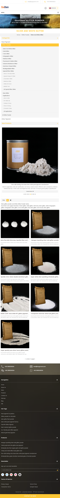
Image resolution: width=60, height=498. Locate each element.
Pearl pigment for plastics (7, 414)
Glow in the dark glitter (9, 73)
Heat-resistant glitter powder (8, 427)
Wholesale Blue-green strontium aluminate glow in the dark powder (18, 456)
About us (3, 387)
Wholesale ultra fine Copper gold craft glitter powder (14, 448)
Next (56, 127)
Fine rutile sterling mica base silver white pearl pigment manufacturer (19, 453)
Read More (29, 191)
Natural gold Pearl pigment (8, 433)
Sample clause (34, 487)
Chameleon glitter (8, 79)
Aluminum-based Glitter (9, 66)
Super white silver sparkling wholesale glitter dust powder (45, 277)
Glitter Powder (25, 35)
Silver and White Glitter (9, 49)
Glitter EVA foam (7, 84)
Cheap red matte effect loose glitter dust (11, 451)
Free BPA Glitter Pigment (7, 424)
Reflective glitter (7, 81)
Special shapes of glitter (9, 76)
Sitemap (3, 398)
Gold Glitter (6, 51)
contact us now (30, 496)
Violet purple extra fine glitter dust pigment (12, 445)
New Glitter (6, 93)
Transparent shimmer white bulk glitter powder (45, 314)
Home (2, 385)
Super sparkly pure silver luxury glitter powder (15, 350)
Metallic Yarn (7, 86)
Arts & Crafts (7, 98)
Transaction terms (6, 487)
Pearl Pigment (6, 42)
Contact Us (4, 395)
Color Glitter (6, 54)
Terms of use (33, 484)
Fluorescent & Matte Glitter (10, 61)
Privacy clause (5, 484)
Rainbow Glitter (7, 59)
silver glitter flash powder (7, 419)
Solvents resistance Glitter (10, 64)
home (18, 35)
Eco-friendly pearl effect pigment (9, 430)
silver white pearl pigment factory (9, 422)
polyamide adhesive (27, 492)
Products (3, 393)
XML (2, 404)
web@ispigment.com (33, 2)
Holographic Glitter (8, 56)
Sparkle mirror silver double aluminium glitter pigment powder (15, 277)
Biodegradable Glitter (9, 69)
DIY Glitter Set (7, 101)
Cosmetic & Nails (8, 108)
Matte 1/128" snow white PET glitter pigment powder (15, 314)
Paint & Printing (7, 106)
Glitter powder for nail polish (8, 416)
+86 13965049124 (51, 2)
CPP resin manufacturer (38, 492)
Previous (53, 127)
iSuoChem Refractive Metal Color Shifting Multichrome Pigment (30, 184)
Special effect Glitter (8, 71)
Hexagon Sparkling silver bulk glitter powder (45, 240)
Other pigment (6, 119)
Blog (2, 401)
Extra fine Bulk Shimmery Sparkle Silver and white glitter (15, 240)
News (2, 390)
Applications (6, 96)
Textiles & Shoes (7, 103)
